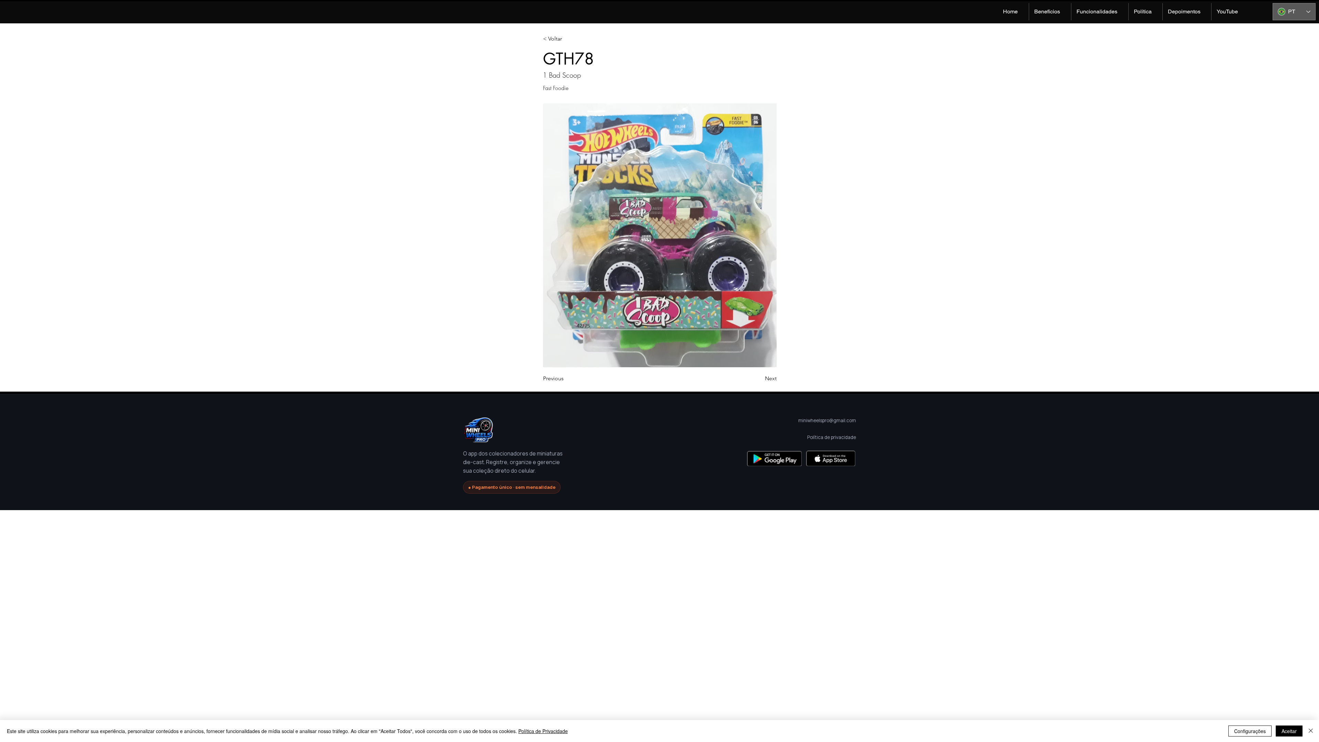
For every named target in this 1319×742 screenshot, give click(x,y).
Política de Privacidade (543, 731)
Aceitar (1289, 731)
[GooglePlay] (774, 458)
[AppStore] (830, 458)
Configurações (1250, 731)
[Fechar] (1311, 731)
